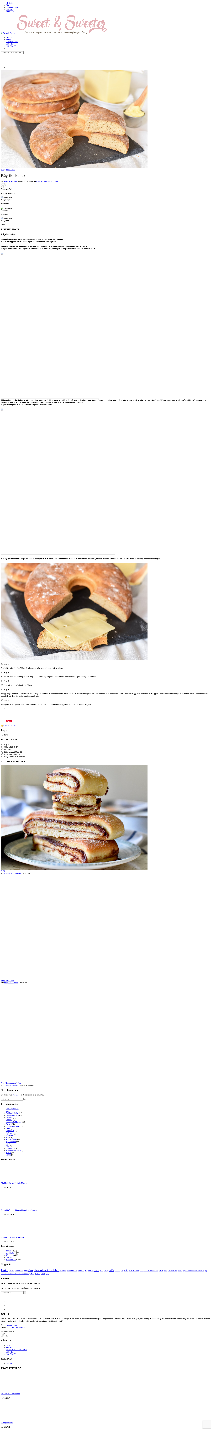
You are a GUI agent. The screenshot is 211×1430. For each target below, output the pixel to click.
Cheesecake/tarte (12, 1115)
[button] (6, 170)
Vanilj (43, 1274)
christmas (63, 1271)
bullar (20, 1270)
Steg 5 (6, 700)
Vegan (8, 1155)
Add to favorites (9, 725)
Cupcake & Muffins (13, 1122)
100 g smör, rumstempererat (14, 757)
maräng (180, 1271)
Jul (122, 1270)
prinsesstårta (4, 1274)
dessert (90, 1271)
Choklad (9, 1117)
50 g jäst (7, 745)
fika (96, 1270)
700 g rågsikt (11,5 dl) (12, 754)
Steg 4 (6, 690)
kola (165, 1271)
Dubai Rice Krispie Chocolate (12, 1237)
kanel (141, 1270)
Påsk (8, 1146)
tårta (32, 1273)
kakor (137, 1271)
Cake (30, 1270)
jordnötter (117, 1270)
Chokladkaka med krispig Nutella (14, 1183)
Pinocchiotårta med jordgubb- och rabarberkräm (19, 1210)
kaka (126, 1270)
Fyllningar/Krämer (13, 1126)
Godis (8, 1128)
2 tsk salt (7, 749)
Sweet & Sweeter (10, 181)
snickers (21, 1274)
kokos (161, 1271)
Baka (4, 1270)
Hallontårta (10, 1257)
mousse (193, 1271)
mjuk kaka (187, 1271)
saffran (10, 1274)
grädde (110, 1270)
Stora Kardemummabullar (11, 1083)
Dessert (9, 1124)
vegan (47, 1274)
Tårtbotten (10, 1255)
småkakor (16, 1274)
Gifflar (3, 871)
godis (105, 1270)
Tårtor (8, 1153)
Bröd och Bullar (42, 181)
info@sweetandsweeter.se (17, 1327)
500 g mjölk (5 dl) (11, 747)
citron (69, 1271)
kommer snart (12, 1325)
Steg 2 (6, 672)
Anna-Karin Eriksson (12, 873)
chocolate (40, 1270)
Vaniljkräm (10, 1253)
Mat (7, 1137)
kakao (132, 1270)
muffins (198, 1271)
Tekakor (9, 1251)
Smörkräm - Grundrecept (10, 1394)
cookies (81, 1270)
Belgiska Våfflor (7, 981)
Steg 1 (6, 664)
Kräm (170, 1271)
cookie (74, 1270)
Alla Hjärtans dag (12, 1109)
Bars (7, 1111)
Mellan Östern (11, 1139)
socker (26, 1274)
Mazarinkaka (11, 1260)
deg (86, 1271)
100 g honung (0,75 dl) (13, 752)
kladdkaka (154, 1271)
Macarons (9, 1135)
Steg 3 (6, 681)
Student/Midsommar (13, 1150)
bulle (26, 1271)
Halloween (10, 1131)
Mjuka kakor (11, 1142)
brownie (11, 1271)
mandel (174, 1271)
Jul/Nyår (9, 1133)
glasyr (101, 1270)
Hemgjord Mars (7, 1423)
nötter (202, 1271)
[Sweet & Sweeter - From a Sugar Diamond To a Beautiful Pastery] (8, 33)
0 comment (53, 181)
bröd (16, 1271)
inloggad (16, 1095)
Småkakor (10, 1148)
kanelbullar (146, 1270)
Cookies (9, 1120)
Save (9, 721)
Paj (7, 1144)
